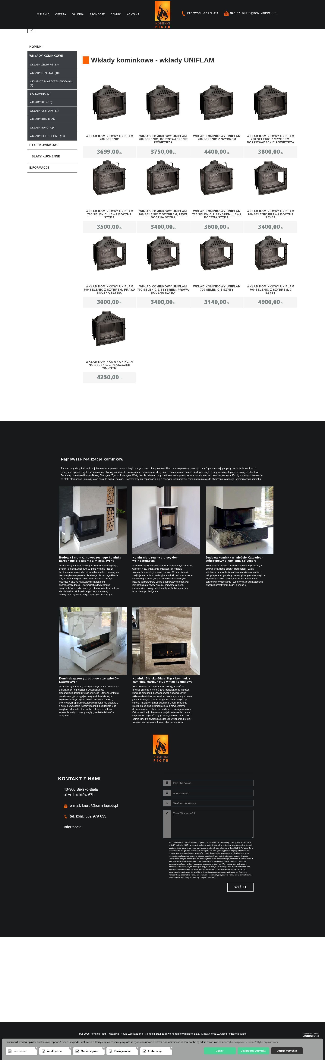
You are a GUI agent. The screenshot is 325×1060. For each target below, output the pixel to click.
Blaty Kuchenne (46, 156)
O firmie (43, 14)
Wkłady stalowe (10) (45, 72)
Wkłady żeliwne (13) (44, 64)
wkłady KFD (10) (41, 102)
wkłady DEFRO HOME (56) (47, 136)
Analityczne (54, 1051)
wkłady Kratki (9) (42, 119)
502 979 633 (202, 13)
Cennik (116, 14)
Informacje (72, 827)
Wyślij (240, 887)
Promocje (97, 14)
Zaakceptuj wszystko (253, 1050)
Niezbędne (20, 1051)
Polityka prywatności (266, 1042)
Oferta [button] (60, 14)
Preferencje (155, 1051)
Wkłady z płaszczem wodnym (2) (51, 83)
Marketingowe (89, 1051)
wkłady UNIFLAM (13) (44, 110)
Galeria (78, 14)
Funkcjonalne (122, 1051)
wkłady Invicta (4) (42, 127)
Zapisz (220, 1050)
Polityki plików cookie (242, 1042)
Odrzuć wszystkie (287, 1050)
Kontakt (133, 14)
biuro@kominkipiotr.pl (254, 13)
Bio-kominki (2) (40, 93)
